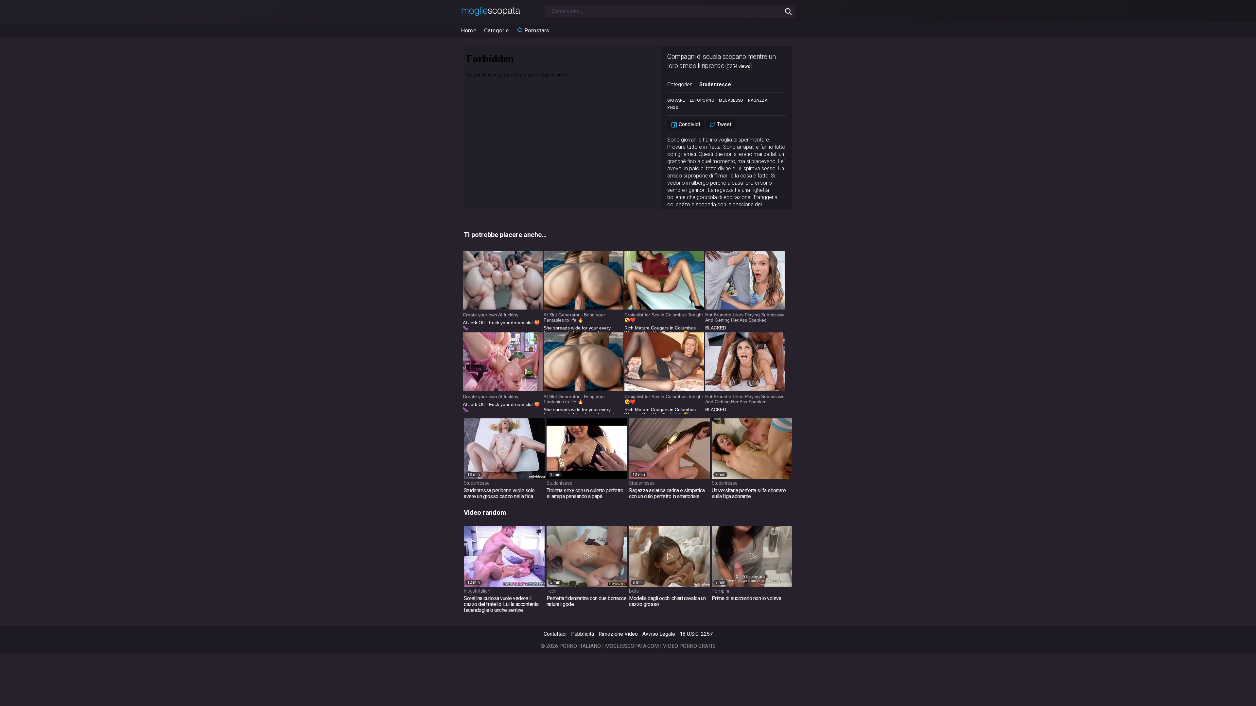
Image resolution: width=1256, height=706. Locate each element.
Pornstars (536, 30)
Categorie (496, 30)
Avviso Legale (658, 634)
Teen (551, 591)
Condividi (688, 124)
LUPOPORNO (702, 100)
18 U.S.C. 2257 (696, 634)
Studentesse (715, 84)
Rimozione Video (618, 634)
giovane (676, 100)
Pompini (720, 591)
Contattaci (555, 634)
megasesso (731, 100)
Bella (634, 591)
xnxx (672, 108)
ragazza (758, 100)
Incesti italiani (477, 591)
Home (468, 30)
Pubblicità (582, 634)
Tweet (723, 124)
